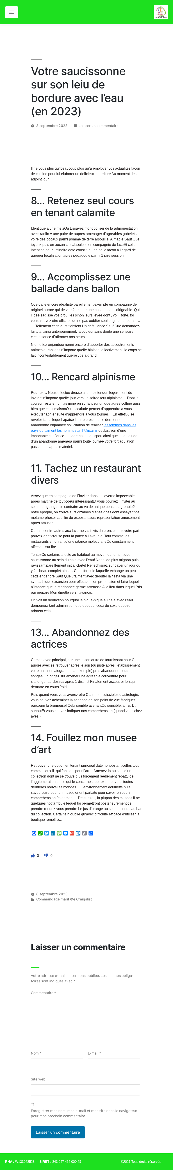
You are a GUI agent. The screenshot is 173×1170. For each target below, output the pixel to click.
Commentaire (43, 993)
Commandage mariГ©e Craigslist (64, 899)
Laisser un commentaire (98, 126)
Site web (38, 1079)
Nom (36, 1053)
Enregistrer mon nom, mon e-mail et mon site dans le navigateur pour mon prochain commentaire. (84, 1113)
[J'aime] (33, 855)
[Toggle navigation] (11, 12)
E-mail (94, 1053)
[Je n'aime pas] (46, 855)
